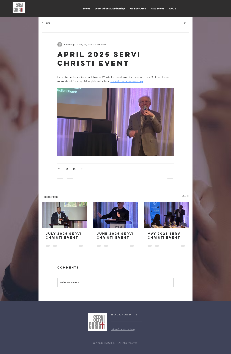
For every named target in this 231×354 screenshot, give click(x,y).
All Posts (46, 22)
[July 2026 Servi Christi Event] (64, 215)
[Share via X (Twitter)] (66, 168)
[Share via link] (81, 168)
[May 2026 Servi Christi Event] (166, 215)
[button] (185, 23)
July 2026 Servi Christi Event (64, 235)
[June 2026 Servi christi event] (115, 215)
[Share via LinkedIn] (74, 168)
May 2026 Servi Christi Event (165, 235)
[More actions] (172, 44)
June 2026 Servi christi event (115, 235)
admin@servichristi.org (123, 332)
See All (185, 196)
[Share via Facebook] (58, 168)
